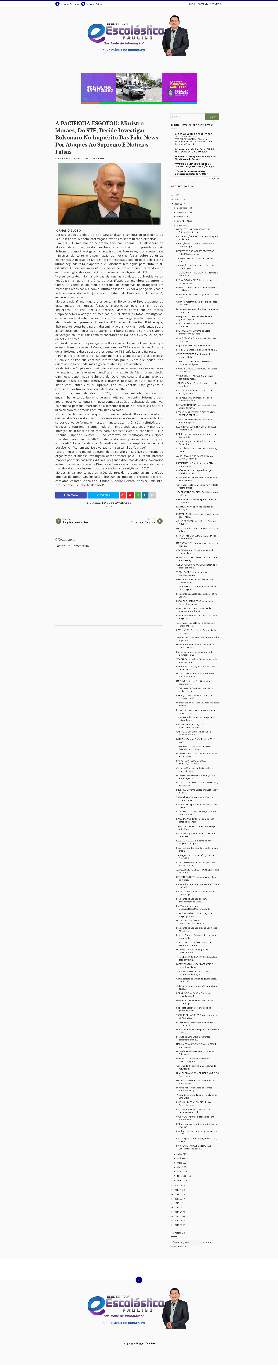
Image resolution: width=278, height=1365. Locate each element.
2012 (177, 1220)
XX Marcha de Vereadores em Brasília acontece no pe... (194, 799)
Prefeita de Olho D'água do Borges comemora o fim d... (193, 1038)
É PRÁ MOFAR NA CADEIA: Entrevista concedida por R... (193, 994)
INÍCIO (192, 4)
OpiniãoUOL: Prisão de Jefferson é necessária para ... (193, 1060)
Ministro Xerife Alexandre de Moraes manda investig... (194, 1089)
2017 (177, 1198)
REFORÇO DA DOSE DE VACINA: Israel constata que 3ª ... (194, 697)
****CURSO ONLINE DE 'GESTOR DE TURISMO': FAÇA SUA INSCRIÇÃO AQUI (194, 165)
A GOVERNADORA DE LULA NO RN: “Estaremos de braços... (192, 973)
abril (179, 1167)
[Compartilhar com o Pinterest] (152, 495)
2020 (177, 1185)
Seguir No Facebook (69, 4)
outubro (181, 216)
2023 (177, 195)
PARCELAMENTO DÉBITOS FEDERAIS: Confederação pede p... (193, 1147)
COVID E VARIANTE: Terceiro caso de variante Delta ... (193, 355)
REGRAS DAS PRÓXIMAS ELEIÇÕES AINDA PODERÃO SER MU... (195, 413)
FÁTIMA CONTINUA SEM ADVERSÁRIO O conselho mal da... (194, 965)
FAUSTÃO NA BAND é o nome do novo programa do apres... (194, 842)
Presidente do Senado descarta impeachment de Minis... (192, 900)
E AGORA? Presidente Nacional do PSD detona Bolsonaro (195, 820)
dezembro (182, 207)
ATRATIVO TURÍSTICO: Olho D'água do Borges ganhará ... (194, 915)
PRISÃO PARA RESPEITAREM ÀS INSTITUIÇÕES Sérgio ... (191, 762)
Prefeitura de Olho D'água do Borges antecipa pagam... (194, 472)
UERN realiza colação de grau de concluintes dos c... (192, 951)
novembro (182, 212)
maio (179, 1162)
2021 (177, 203)
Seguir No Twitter (94, 4)
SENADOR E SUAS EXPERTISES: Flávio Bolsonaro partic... (194, 421)
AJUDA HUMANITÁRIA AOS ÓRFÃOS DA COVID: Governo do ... (194, 457)
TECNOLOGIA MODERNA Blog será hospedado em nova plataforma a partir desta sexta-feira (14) (193, 142)
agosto (180, 225)
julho (179, 1154)
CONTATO (216, 4)
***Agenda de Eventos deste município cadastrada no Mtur (191, 172)
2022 (177, 199)
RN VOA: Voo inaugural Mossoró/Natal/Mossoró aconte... (194, 907)
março (180, 1171)
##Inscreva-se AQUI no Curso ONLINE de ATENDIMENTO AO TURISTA (194, 150)
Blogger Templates (146, 1343)
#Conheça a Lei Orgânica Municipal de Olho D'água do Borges (195, 157)
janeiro (181, 1180)
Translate (181, 1246)
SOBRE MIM (203, 4)
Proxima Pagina (142, 522)
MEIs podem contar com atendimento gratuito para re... (194, 318)
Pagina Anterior (76, 522)
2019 (177, 1189)
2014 (177, 1211)
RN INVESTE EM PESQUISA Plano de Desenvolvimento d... (193, 1111)
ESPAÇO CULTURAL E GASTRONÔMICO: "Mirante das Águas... (194, 363)
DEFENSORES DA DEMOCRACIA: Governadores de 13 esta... (191, 922)
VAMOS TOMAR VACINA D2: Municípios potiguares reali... (194, 377)
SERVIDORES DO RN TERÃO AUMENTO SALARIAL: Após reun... (194, 748)
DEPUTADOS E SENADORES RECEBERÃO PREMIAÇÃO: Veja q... (195, 252)
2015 (177, 1207)
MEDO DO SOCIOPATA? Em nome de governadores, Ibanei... (193, 610)
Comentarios (100, 158)
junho (180, 1158)
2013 (177, 1216)
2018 (177, 1194)
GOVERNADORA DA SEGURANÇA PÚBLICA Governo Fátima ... (196, 813)
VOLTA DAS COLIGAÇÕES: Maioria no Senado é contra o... (194, 944)
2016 (177, 1203)
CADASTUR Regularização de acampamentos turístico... (190, 726)
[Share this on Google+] (123, 495)
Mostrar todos (214, 178)
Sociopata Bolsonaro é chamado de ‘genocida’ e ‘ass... (193, 1009)
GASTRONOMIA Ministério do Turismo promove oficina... (194, 733)
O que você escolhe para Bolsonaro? (194, 345)
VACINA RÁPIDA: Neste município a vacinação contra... (192, 573)
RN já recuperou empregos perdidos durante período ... (194, 399)
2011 (177, 1224)
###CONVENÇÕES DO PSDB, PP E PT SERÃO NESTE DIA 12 (193, 135)
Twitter (105, 495)
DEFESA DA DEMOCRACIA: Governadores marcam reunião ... (196, 675)
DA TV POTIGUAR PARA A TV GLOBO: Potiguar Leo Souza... (193, 231)
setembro (182, 220)
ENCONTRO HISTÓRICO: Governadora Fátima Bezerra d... (194, 602)
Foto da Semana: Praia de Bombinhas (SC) (196, 349)
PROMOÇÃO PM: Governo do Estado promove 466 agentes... (194, 332)
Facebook (72, 495)
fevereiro (182, 1175)
